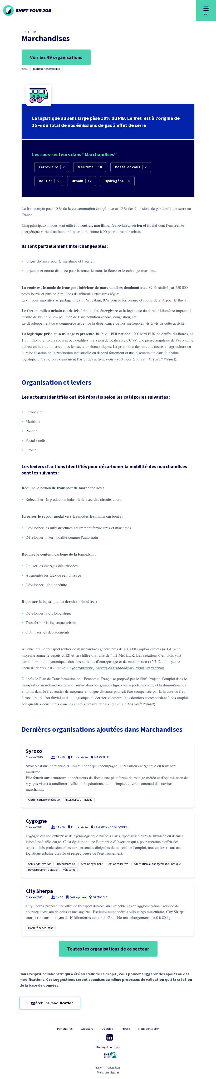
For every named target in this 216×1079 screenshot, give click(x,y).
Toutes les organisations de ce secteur (108, 949)
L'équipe (107, 1029)
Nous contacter (148, 1029)
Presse (125, 1029)
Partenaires (64, 1029)
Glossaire (87, 1029)
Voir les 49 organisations (56, 57)
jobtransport (82, 667)
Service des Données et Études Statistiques (129, 667)
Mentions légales (108, 1072)
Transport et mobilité (46, 69)
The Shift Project (161, 359)
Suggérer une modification (49, 1003)
